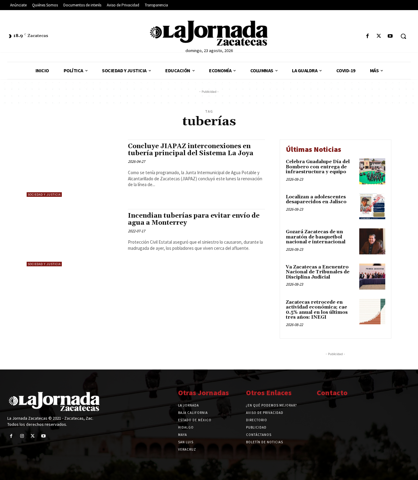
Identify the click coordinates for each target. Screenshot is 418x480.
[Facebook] (367, 36)
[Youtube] (390, 36)
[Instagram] (22, 436)
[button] (403, 36)
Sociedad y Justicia (44, 195)
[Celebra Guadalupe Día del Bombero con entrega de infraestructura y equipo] (372, 171)
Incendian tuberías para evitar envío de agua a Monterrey (193, 219)
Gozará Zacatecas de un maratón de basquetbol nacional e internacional (315, 237)
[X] (379, 36)
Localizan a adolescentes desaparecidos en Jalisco (316, 199)
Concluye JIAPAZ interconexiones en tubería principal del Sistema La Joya (190, 149)
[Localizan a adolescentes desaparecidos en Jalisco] (372, 206)
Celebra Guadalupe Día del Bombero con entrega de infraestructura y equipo (318, 167)
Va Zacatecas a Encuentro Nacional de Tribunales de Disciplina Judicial (317, 272)
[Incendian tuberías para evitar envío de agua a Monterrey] (74, 237)
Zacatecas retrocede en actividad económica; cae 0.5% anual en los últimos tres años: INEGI (317, 310)
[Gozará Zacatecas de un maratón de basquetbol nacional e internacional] (372, 241)
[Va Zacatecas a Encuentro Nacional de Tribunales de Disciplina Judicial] (372, 277)
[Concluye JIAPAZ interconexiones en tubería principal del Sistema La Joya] (74, 168)
